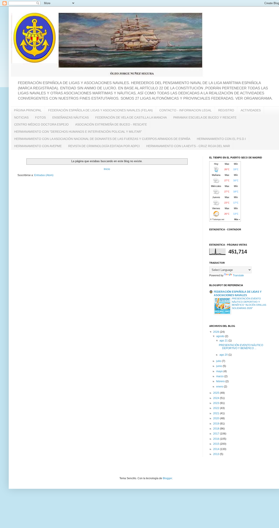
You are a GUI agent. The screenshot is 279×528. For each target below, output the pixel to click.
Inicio (107, 169)
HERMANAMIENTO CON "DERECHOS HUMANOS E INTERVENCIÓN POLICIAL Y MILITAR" (78, 131)
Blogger (167, 478)
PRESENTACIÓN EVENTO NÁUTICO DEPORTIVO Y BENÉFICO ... (241, 347)
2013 (216, 454)
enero (220, 386)
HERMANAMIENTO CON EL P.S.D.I (221, 139)
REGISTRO (226, 110)
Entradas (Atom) (43, 175)
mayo (219, 371)
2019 (216, 423)
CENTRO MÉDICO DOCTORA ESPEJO (41, 124)
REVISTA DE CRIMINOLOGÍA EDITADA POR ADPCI (104, 146)
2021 (216, 413)
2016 (216, 438)
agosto (220, 336)
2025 (216, 392)
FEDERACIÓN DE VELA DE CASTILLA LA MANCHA (131, 117)
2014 (216, 449)
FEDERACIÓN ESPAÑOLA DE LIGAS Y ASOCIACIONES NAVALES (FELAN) (100, 110)
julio (219, 361)
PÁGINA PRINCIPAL (28, 110)
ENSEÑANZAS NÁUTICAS (70, 117)
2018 (216, 428)
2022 (216, 408)
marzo (220, 376)
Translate (238, 275)
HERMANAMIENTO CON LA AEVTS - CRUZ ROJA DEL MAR (188, 146)
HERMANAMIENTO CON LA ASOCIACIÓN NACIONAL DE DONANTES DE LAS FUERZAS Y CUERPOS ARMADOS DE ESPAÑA (102, 139)
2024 (216, 398)
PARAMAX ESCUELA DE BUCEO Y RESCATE (204, 117)
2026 (216, 331)
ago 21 (223, 340)
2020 (216, 418)
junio (219, 366)
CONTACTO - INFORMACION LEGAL (185, 110)
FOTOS (40, 117)
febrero (220, 381)
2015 (216, 443)
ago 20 (223, 354)
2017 (216, 433)
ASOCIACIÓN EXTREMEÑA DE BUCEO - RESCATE (111, 124)
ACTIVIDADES (251, 110)
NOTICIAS (21, 117)
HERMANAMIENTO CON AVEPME (38, 146)
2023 (216, 403)
